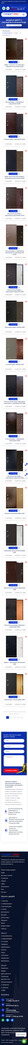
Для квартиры (5, 912)
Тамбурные (4, 944)
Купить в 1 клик (20, 69)
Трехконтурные (5, 947)
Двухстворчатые (6, 973)
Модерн (3, 971)
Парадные (4, 920)
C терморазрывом (6, 903)
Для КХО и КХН (5, 979)
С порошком (4, 987)
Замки (3, 883)
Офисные (4, 933)
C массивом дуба (6, 906)
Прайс (3, 872)
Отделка (3, 881)
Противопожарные (6, 982)
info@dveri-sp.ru (12, 1005)
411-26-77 (17, 9)
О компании (4, 878)
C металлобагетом (6, 936)
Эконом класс (5, 958)
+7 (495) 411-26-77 (12, 1001)
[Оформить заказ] (25, 470)
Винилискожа (5, 961)
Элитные (3, 928)
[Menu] (23, 15)
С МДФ (3, 990)
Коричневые (4, 968)
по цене (16, 33)
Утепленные (4, 955)
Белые (3, 923)
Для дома (4, 914)
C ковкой (3, 909)
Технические (4, 976)
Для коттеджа (5, 917)
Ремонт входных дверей (8, 870)
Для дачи (3, 965)
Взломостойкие (5, 926)
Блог (2, 889)
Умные (3, 952)
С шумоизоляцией (6, 938)
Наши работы (5, 886)
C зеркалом (4, 901)
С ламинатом (5, 984)
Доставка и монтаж (6, 875)
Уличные (3, 949)
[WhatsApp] (3, 8)
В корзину (8, 69)
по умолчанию (6, 33)
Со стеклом (4, 941)
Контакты (4, 892)
